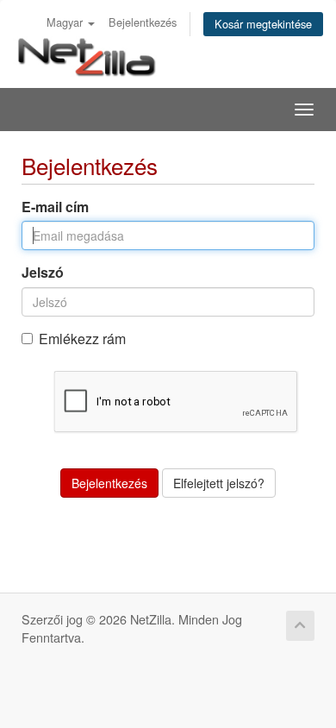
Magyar (66, 22)
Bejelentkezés (143, 22)
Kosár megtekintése (263, 24)
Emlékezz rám (82, 338)
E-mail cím (55, 207)
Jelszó (43, 272)
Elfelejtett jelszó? (218, 483)
